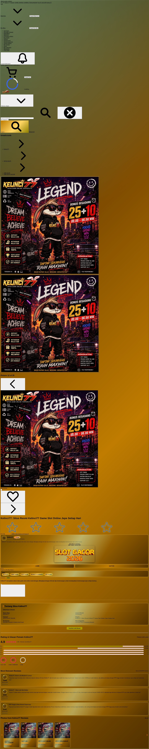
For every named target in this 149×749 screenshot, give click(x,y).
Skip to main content (6, 1)
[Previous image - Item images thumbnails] (13, 384)
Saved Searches (8, 42)
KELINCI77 (5, 574)
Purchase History (8, 36)
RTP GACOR (48, 574)
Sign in (7, 2)
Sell (2, 4)
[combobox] (17, 118)
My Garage (7, 44)
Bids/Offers (7, 33)
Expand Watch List (34, 16)
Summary (6, 30)
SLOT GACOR (42, 2)
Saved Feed (7, 40)
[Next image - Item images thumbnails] (13, 509)
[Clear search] (70, 113)
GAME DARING (19, 2)
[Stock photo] (50, 225)
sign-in (7, 65)
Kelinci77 (49, 2)
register (12, 2)
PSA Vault (6, 50)
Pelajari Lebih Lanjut (142, 637)
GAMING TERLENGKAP (31, 2)
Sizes (5, 46)
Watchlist (6, 35)
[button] (15, 126)
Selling (6, 39)
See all (146, 718)
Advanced (31, 132)
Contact (78, 543)
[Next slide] (147, 735)
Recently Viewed (8, 32)
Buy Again (6, 37)
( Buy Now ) (10, 570)
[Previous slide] (2, 735)
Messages (6, 49)
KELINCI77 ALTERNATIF (37, 574)
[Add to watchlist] (13, 497)
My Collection (7, 47)
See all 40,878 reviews (142, 671)
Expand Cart (27, 77)
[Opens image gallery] (1, 490)
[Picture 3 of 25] (50, 324)
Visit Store (72, 543)
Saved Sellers (7, 43)
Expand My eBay (34, 28)
